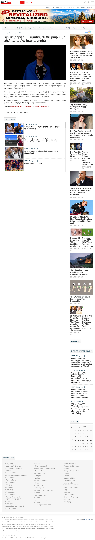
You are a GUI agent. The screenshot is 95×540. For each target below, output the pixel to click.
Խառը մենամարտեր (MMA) (45, 468)
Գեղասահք (10, 494)
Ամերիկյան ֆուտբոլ (13, 466)
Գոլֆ (8, 501)
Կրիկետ (38, 475)
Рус (27, 2)
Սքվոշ (66, 489)
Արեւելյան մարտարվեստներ (17, 475)
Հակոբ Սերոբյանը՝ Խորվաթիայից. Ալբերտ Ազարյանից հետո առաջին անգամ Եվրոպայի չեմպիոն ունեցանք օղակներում (81, 362)
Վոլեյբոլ (67, 492)
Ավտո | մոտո (11, 473)
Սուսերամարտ (69, 480)
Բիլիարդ (9, 487)
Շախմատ (20, 28)
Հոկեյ (37, 483)
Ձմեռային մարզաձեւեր (44, 490)
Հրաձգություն (40, 485)
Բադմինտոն (10, 477)
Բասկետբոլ (43, 28)
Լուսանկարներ (73, 7)
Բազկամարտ (11, 480)
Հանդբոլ (38, 478)
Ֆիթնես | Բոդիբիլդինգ (72, 497)
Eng (31, 2)
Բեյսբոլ (9, 485)
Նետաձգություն (41, 500)
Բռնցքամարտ (32, 28)
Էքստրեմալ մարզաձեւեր (15, 506)
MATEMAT (87, 519)
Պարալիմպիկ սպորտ (72, 466)
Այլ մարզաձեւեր (79, 28)
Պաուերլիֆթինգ (70, 463)
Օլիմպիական (69, 494)
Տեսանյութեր (87, 7)
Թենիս (68, 28)
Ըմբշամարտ (11, 508)
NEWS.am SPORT (16, 106)
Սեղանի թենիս (69, 478)
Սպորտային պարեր (71, 487)
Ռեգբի (66, 473)
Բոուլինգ (9, 489)
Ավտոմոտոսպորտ (57, 28)
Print (7, 112)
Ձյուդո (37, 492)
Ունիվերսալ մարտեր (43, 505)
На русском (24, 112)
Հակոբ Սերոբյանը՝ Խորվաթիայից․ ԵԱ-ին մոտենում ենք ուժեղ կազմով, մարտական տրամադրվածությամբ (80, 393)
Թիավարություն (41, 466)
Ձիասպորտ (39, 488)
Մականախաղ (40, 495)
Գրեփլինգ (10, 503)
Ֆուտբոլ (12, 28)
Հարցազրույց (59, 7)
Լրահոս (48, 7)
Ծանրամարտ (40, 471)
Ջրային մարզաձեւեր (72, 471)
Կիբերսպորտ (40, 473)
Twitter (37, 106)
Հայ (22, 2)
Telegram (44, 106)
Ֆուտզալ (67, 502)
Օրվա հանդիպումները (33, 163)
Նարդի (37, 497)
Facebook (28, 106)
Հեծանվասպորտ (41, 480)
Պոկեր (66, 468)
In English (14, 112)
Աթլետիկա (10, 463)
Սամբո (66, 475)
